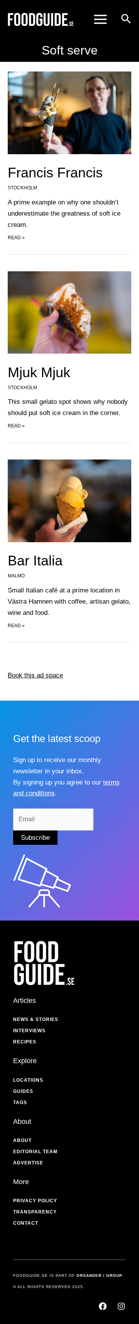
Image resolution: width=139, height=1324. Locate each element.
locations (28, 1080)
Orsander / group (99, 1275)
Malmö (16, 576)
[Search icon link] (126, 20)
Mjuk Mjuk (39, 372)
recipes (24, 1042)
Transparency (35, 1212)
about (22, 1140)
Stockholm (22, 188)
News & (23, 1019)
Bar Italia (35, 560)
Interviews (29, 1030)
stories (47, 1019)
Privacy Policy (35, 1200)
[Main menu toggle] (100, 19)
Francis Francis (55, 172)
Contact (25, 1223)
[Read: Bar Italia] (69, 500)
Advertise (28, 1163)
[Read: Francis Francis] (69, 112)
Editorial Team (35, 1151)
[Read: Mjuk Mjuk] (69, 312)
